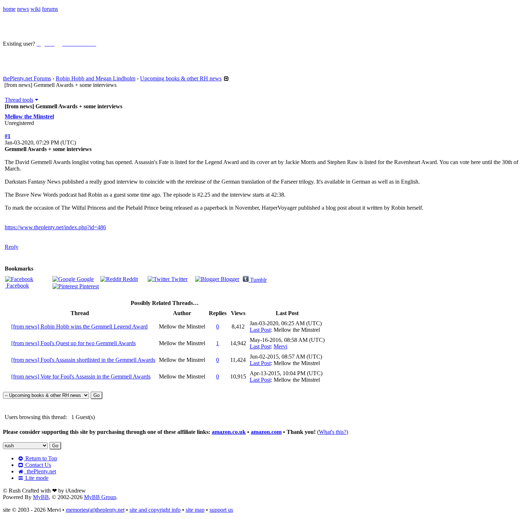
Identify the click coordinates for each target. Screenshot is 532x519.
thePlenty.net (40, 471)
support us (221, 510)
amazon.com (266, 432)
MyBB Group (100, 497)
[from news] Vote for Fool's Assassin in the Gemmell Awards (81, 376)
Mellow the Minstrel (29, 116)
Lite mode (36, 478)
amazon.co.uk (229, 432)
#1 (7, 136)
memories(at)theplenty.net (95, 510)
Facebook (17, 285)
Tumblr (258, 280)
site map (195, 510)
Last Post (260, 330)
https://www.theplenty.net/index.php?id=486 (55, 227)
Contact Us (37, 465)
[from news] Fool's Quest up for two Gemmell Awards (73, 343)
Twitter (178, 279)
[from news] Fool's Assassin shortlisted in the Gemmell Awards (83, 360)
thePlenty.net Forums (27, 78)
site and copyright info (155, 510)
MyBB (41, 497)
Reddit (129, 279)
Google (84, 279)
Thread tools (19, 100)
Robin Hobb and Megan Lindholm (95, 78)
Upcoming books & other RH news (180, 78)
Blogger (229, 279)
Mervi (280, 346)
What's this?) (333, 432)
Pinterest (88, 286)
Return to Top (40, 458)
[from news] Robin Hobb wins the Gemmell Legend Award (79, 326)
